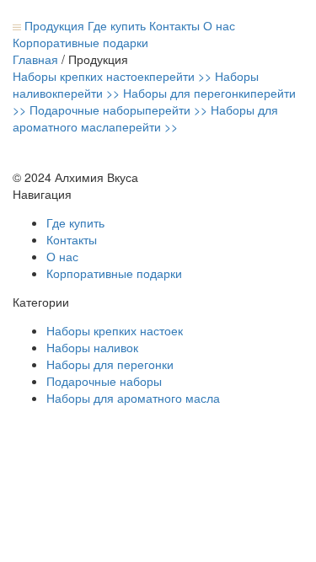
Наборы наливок (92, 347)
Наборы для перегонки (110, 364)
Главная (35, 59)
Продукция (52, 25)
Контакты (174, 25)
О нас (219, 25)
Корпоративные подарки (80, 42)
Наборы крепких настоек (114, 330)
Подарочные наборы (104, 380)
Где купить (117, 25)
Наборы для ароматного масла (133, 397)
